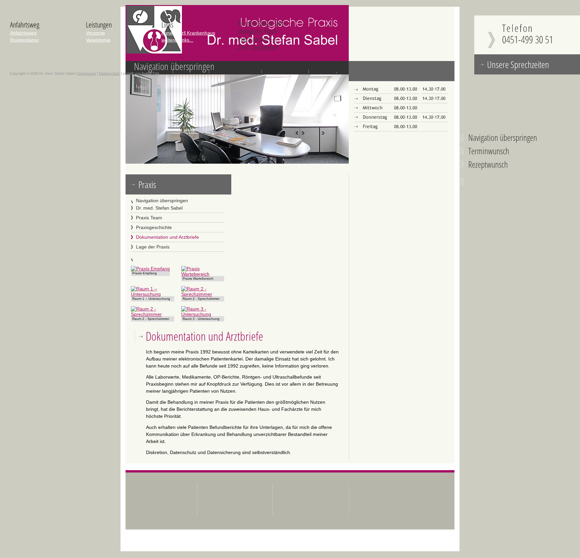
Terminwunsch (488, 151)
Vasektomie (98, 40)
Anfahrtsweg (23, 33)
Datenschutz (109, 73)
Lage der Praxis (153, 246)
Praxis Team (149, 217)
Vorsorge (95, 33)
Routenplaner (24, 40)
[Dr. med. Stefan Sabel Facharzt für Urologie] (237, 52)
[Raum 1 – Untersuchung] (152, 294)
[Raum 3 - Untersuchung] (203, 314)
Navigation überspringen (174, 66)
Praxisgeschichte (154, 227)
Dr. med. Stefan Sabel (159, 208)
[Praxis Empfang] (150, 268)
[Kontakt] (527, 52)
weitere (177, 40)
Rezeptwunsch (488, 164)
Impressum (87, 73)
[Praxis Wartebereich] (203, 274)
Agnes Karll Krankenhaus (188, 33)
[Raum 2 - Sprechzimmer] (203, 294)
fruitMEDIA (150, 73)
